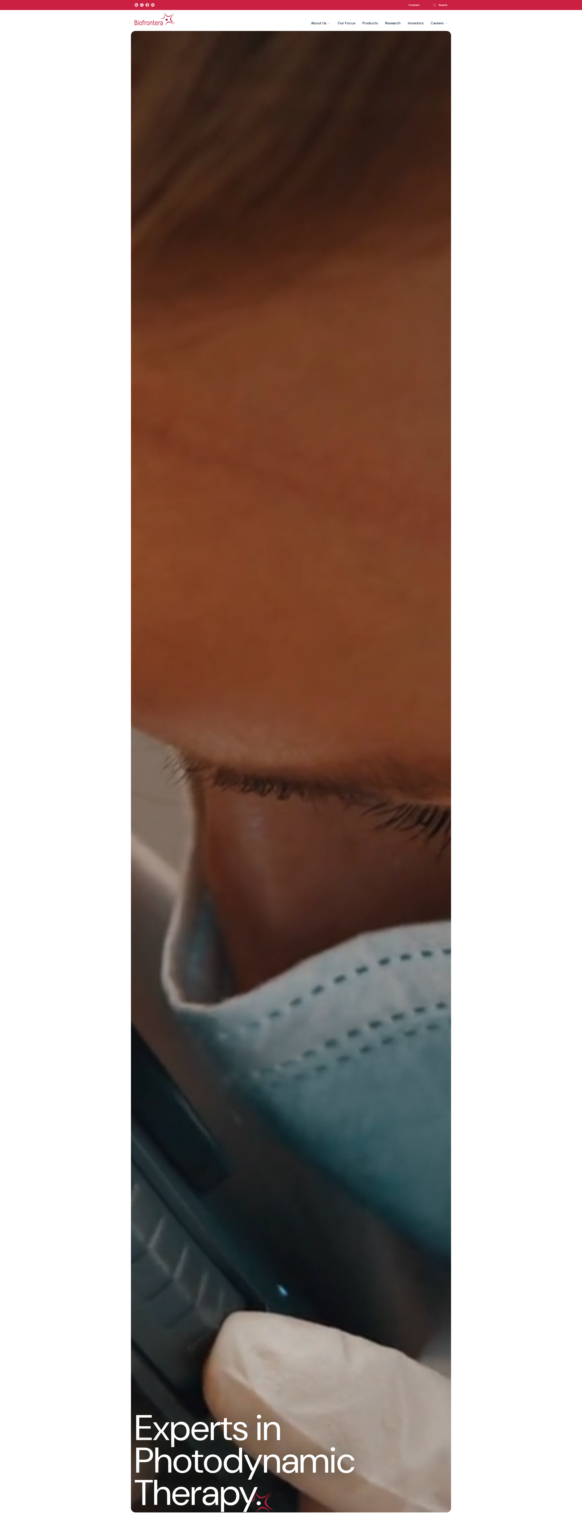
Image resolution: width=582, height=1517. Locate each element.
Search (443, 5)
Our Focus (346, 23)
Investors (415, 23)
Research (393, 23)
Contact (414, 5)
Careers (437, 23)
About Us (318, 23)
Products (370, 23)
